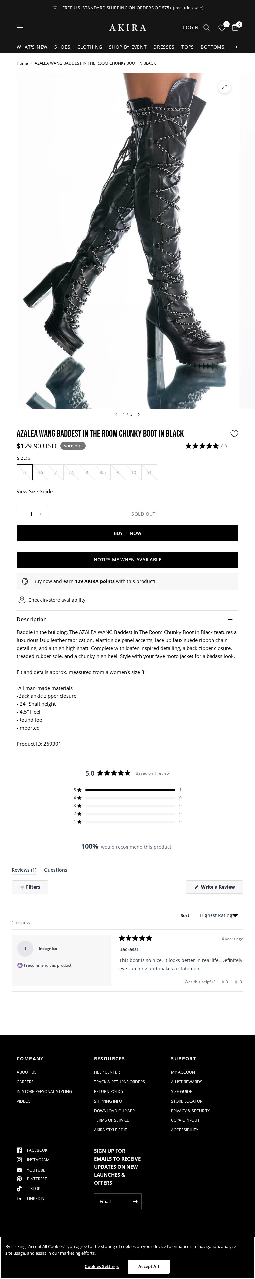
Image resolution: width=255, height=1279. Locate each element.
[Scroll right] (236, 47)
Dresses (164, 47)
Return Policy (109, 1091)
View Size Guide (35, 491)
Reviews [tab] (24, 871)
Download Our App (114, 1111)
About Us (27, 1072)
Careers (25, 1082)
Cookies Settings (102, 1266)
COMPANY (30, 1058)
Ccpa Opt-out (185, 1120)
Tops (187, 47)
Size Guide (181, 1091)
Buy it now (128, 533)
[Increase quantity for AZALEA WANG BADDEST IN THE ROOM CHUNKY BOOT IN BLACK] (40, 514)
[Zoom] (224, 87)
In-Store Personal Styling (44, 1091)
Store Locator (186, 1101)
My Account (184, 1072)
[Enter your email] (135, 1201)
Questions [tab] (55, 871)
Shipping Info (108, 1101)
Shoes (62, 47)
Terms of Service (111, 1120)
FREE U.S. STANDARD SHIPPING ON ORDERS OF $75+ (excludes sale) (133, 8)
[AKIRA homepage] (127, 27)
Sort (186, 915)
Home (22, 63)
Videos (24, 1101)
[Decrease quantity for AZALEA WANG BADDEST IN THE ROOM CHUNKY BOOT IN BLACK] (22, 514)
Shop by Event (128, 47)
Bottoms (213, 47)
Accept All (148, 1266)
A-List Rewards (186, 1082)
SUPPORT (183, 1058)
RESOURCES (109, 1058)
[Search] (206, 27)
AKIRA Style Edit (110, 1130)
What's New (32, 47)
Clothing (90, 47)
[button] (206, 446)
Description (32, 619)
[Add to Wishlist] (234, 434)
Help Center (107, 1072)
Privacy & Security (190, 1111)
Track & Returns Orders (119, 1082)
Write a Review (219, 888)
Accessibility (184, 1130)
